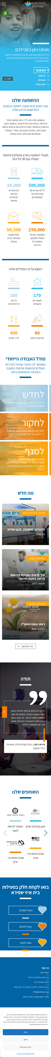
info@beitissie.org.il (41, 992)
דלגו (9, 78)
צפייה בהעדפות (25, 1047)
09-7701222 (39, 982)
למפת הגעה (44, 972)
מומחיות (41, 79)
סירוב (26, 1039)
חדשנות (41, 75)
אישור (26, 1032)
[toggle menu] (4, 4)
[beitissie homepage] (36, 4)
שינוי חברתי (40, 84)
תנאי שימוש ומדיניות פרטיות (25, 1054)
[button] (4, 712)
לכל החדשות (27, 646)
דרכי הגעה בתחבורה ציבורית (38, 977)
